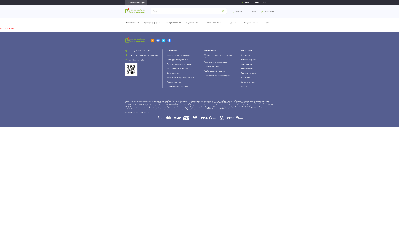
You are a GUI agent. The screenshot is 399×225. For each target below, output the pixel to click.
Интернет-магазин (251, 23)
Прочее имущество (214, 23)
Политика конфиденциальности (179, 64)
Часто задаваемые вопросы (177, 68)
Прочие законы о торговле (177, 86)
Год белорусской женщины (214, 71)
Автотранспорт (172, 23)
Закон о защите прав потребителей (180, 77)
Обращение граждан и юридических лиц (218, 56)
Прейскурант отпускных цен (178, 59)
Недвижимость (192, 23)
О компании (130, 23)
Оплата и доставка (211, 66)
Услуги (266, 23)
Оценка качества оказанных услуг (217, 75)
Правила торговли (174, 82)
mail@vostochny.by (188, 105)
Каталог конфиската (152, 23)
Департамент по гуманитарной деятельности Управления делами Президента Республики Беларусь (180, 107)
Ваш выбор (234, 23)
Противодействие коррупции (215, 62)
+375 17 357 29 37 (252, 2)
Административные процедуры (179, 55)
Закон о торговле (173, 73)
